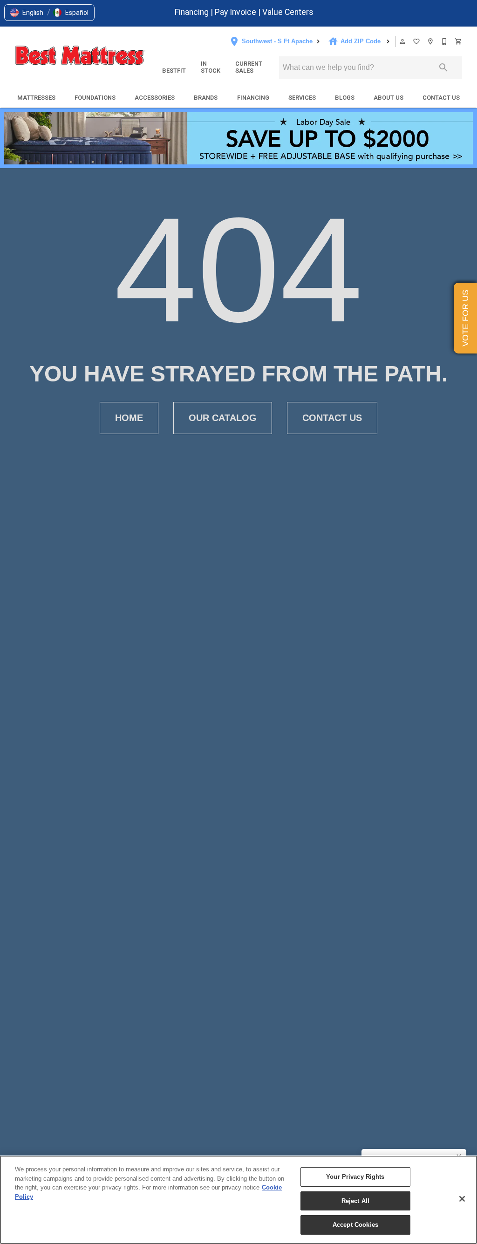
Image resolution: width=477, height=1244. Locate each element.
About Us (388, 97)
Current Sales (248, 67)
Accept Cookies (355, 1224)
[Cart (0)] (459, 41)
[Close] (462, 1199)
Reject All (355, 1200)
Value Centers (287, 12)
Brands (206, 97)
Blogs (344, 97)
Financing (193, 12)
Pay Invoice (236, 12)
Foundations (95, 97)
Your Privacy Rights (355, 1176)
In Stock (210, 67)
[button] (26, 12)
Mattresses (36, 97)
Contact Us (441, 97)
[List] (417, 41)
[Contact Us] (445, 41)
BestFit (174, 70)
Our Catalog (223, 418)
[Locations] (431, 41)
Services (302, 97)
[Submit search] (443, 67)
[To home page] (80, 56)
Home (129, 418)
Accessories (155, 97)
